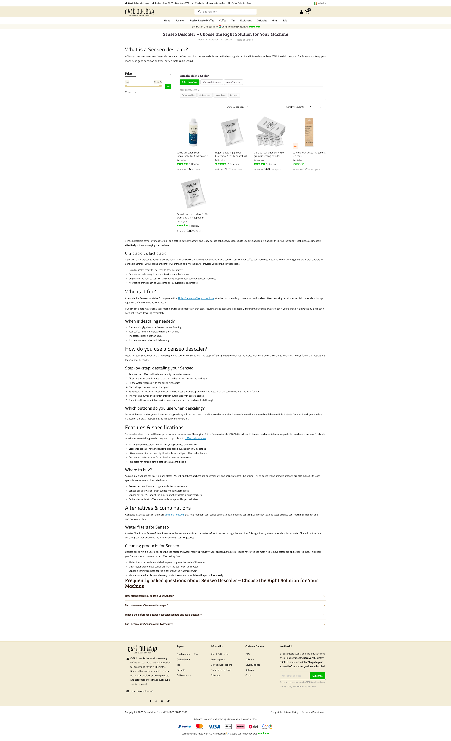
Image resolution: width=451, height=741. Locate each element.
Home (167, 20)
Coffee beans (183, 659)
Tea (178, 664)
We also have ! (210, 3)
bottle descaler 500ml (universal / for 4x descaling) (193, 154)
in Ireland (138, 3)
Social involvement (221, 670)
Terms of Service (303, 686)
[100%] (182, 225)
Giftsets (181, 670)
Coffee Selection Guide (240, 3)
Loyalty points (218, 659)
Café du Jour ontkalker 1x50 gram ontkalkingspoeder (192, 215)
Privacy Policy (286, 686)
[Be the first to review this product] (298, 164)
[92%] (182, 164)
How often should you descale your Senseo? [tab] (149, 596)
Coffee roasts (184, 675)
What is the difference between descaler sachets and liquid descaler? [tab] (163, 615)
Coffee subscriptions (221, 664)
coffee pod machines (195, 438)
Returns (249, 670)
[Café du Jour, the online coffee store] (157, 11)
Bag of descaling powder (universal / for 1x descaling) (231, 154)
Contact (249, 675)
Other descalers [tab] (189, 82)
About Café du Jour (220, 654)
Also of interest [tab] (233, 82)
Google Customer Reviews (235, 26)
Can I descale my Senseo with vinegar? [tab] (146, 605)
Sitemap (215, 675)
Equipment (214, 39)
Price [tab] (128, 73)
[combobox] (225, 11)
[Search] (199, 11)
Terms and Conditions (313, 712)
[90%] (221, 164)
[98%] (259, 164)
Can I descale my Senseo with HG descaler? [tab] (149, 624)
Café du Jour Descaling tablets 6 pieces (309, 154)
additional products (174, 514)
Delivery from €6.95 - (171, 3)
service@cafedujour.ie (141, 691)
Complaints (276, 712)
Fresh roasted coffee (187, 654)
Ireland (320, 3)
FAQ (247, 654)
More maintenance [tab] (212, 82)
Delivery (249, 659)
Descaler (228, 39)
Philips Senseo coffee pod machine (196, 298)
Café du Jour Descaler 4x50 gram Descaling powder (269, 154)
